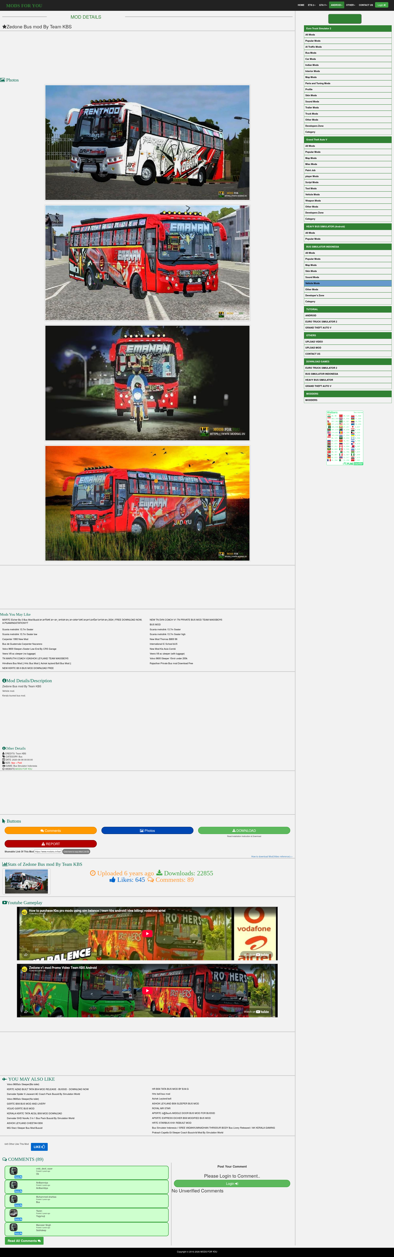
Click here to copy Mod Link (75, 851)
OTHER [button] (350, 4)
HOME (301, 4)
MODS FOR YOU (24, 5)
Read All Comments (23, 1240)
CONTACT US (366, 4)
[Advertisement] (92, 52)
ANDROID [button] (336, 4)
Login (381, 4)
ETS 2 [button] (311, 4)
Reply (17, 1177)
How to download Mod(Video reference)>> (272, 856)
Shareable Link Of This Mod (19, 851)
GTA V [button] (322, 4)
